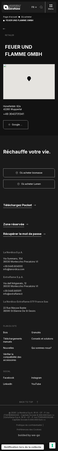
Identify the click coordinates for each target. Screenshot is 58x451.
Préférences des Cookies (29, 430)
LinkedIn (7, 384)
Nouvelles (8, 348)
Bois (5, 332)
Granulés (36, 332)
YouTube (36, 384)
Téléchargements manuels (12, 340)
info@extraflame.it (12, 293)
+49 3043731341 (13, 114)
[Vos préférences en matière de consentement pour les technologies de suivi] (52, 445)
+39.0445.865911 (12, 290)
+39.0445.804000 (13, 266)
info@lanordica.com (13, 269)
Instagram (36, 377)
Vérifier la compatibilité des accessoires (12, 357)
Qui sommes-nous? (41, 348)
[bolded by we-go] (29, 435)
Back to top (26, 402)
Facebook (8, 377)
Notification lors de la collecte (22, 447)
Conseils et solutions (42, 338)
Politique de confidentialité (29, 425)
